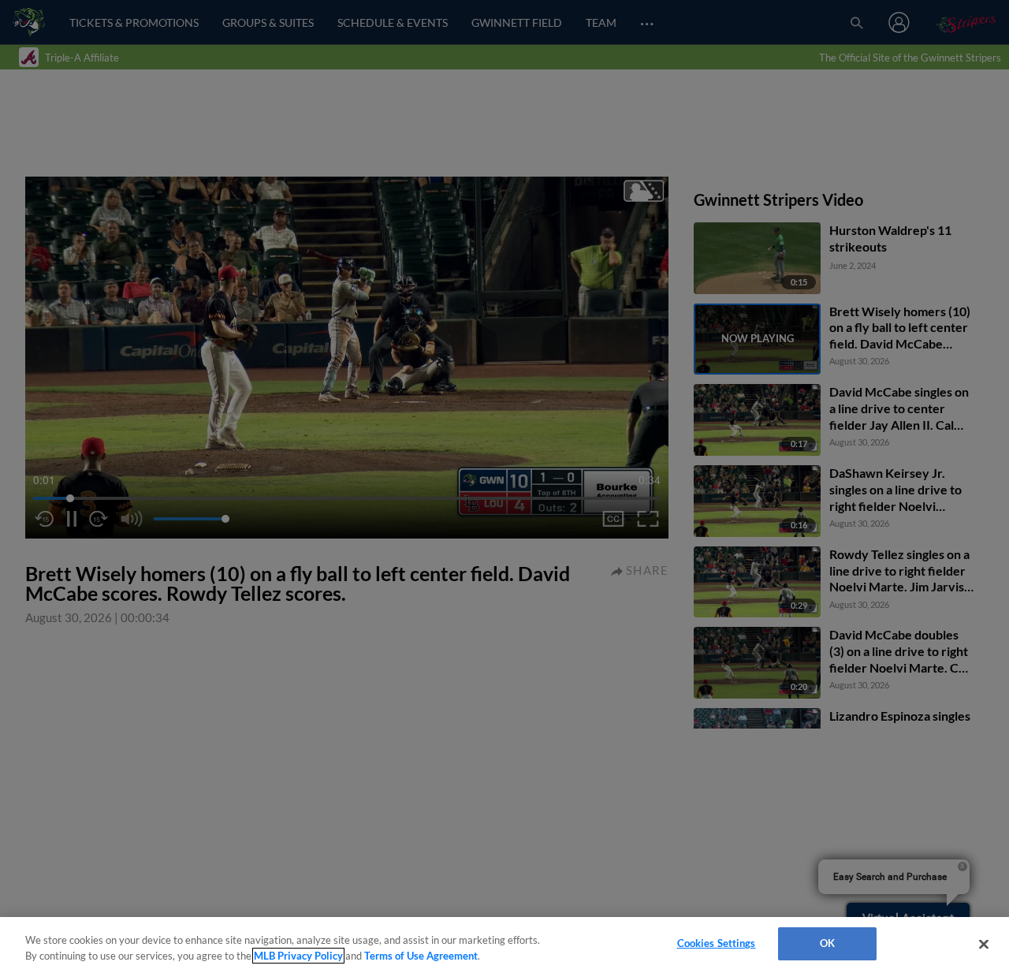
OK (827, 943)
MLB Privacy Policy (298, 955)
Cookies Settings (716, 943)
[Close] (983, 943)
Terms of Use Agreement (421, 955)
